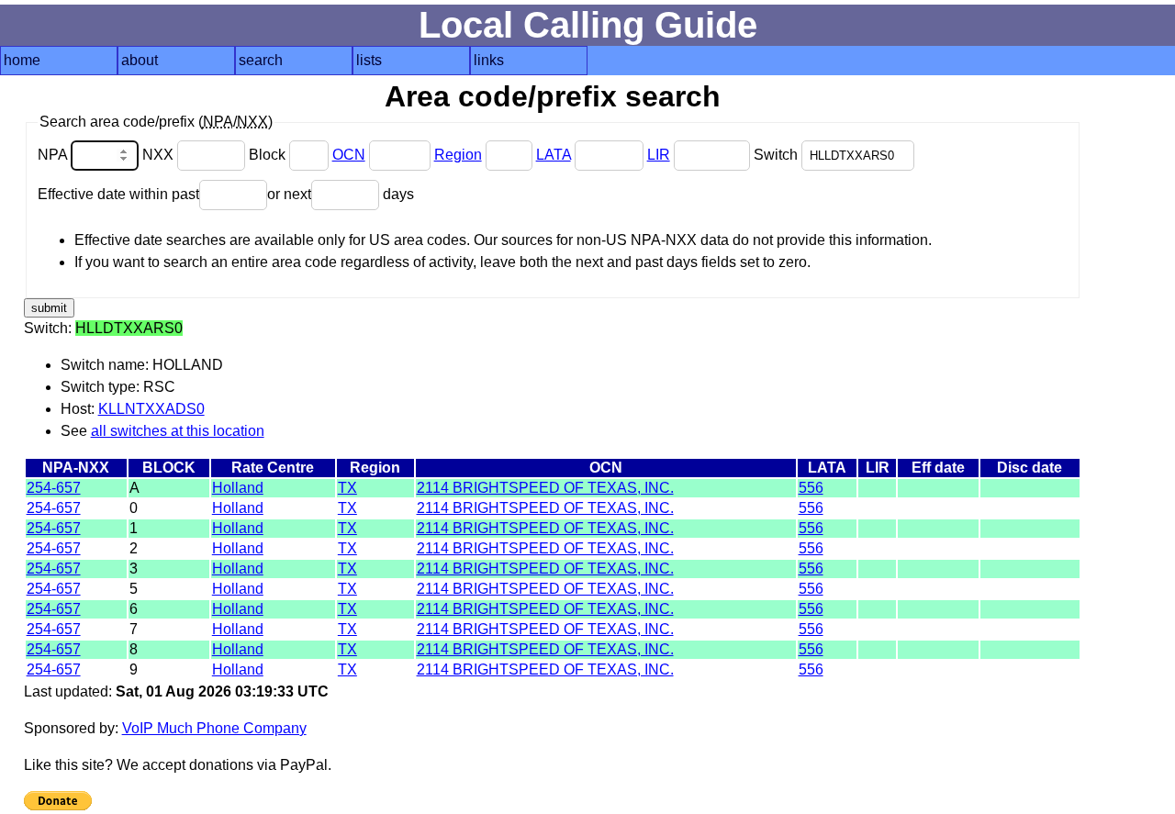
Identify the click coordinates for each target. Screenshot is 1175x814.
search (261, 60)
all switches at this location (177, 431)
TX (347, 488)
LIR (658, 154)
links (489, 60)
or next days (340, 194)
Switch (777, 154)
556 (811, 488)
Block (269, 154)
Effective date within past (118, 194)
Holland (237, 488)
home (22, 60)
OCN (348, 154)
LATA (553, 154)
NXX (159, 154)
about (139, 60)
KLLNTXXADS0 (151, 409)
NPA (54, 154)
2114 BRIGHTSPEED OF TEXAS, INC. (545, 488)
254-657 (54, 488)
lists (369, 60)
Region (458, 154)
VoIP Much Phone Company (214, 728)
